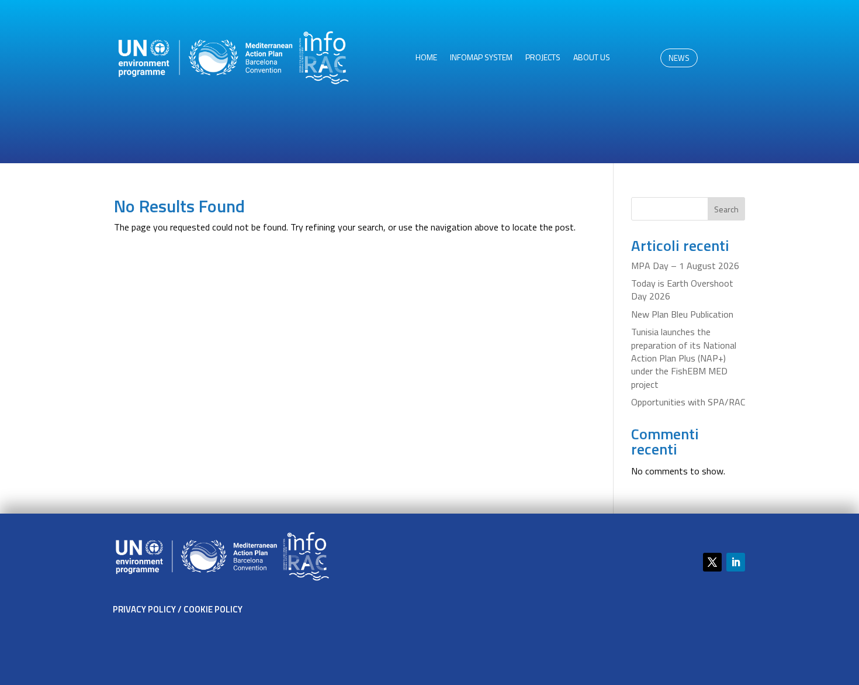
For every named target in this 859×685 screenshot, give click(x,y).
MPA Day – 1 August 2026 (685, 266)
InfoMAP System (481, 58)
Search (726, 209)
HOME (426, 58)
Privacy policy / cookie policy (178, 609)
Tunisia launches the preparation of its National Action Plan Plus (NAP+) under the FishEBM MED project (683, 358)
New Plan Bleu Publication (682, 314)
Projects (542, 58)
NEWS (679, 58)
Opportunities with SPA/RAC (688, 402)
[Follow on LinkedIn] (735, 562)
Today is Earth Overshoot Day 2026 (682, 289)
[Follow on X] (712, 562)
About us (591, 58)
